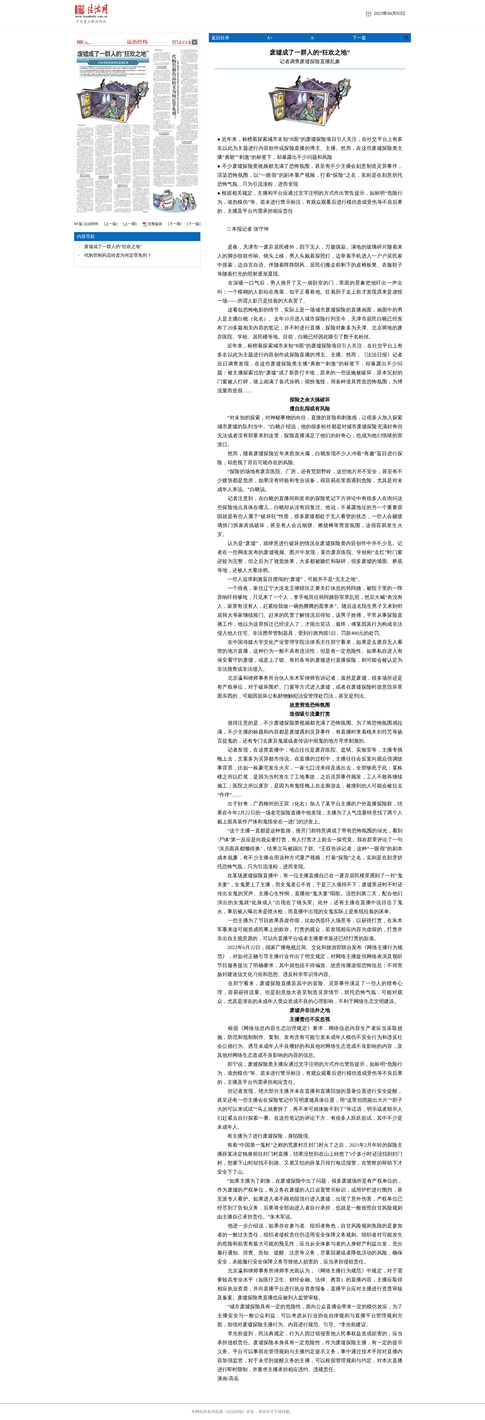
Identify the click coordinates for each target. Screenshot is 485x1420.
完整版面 (154, 224)
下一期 (174, 224)
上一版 (110, 224)
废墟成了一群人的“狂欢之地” (113, 246)
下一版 (193, 224)
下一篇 (359, 37)
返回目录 (220, 37)
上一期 (129, 224)
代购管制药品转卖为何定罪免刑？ (118, 255)
